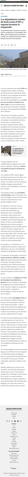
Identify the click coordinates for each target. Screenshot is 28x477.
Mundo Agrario (14, 443)
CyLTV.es (14, 460)
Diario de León (14, 453)
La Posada (14, 441)
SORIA (2, 10)
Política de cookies (21, 473)
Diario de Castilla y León (14, 455)
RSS (14, 418)
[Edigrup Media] (14, 468)
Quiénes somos (14, 413)
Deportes (14, 431)
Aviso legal (5, 473)
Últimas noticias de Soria (14, 448)
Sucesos (14, 439)
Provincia (14, 427)
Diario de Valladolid (14, 456)
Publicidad (14, 414)
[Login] (26, 6)
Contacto (14, 416)
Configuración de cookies (14, 475)
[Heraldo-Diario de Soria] (14, 5)
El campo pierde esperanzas (11, 2)
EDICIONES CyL (23, 0)
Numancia (14, 429)
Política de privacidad (12, 473)
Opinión (14, 446)
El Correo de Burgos (14, 458)
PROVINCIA (7, 10)
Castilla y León (14, 432)
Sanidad (14, 438)
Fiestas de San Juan (14, 436)
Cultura (14, 434)
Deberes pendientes (22, 2)
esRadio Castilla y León (14, 462)
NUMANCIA (13, 10)
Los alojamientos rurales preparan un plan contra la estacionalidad (18, 151)
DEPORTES (19, 10)
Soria (2, 13)
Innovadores (14, 444)
